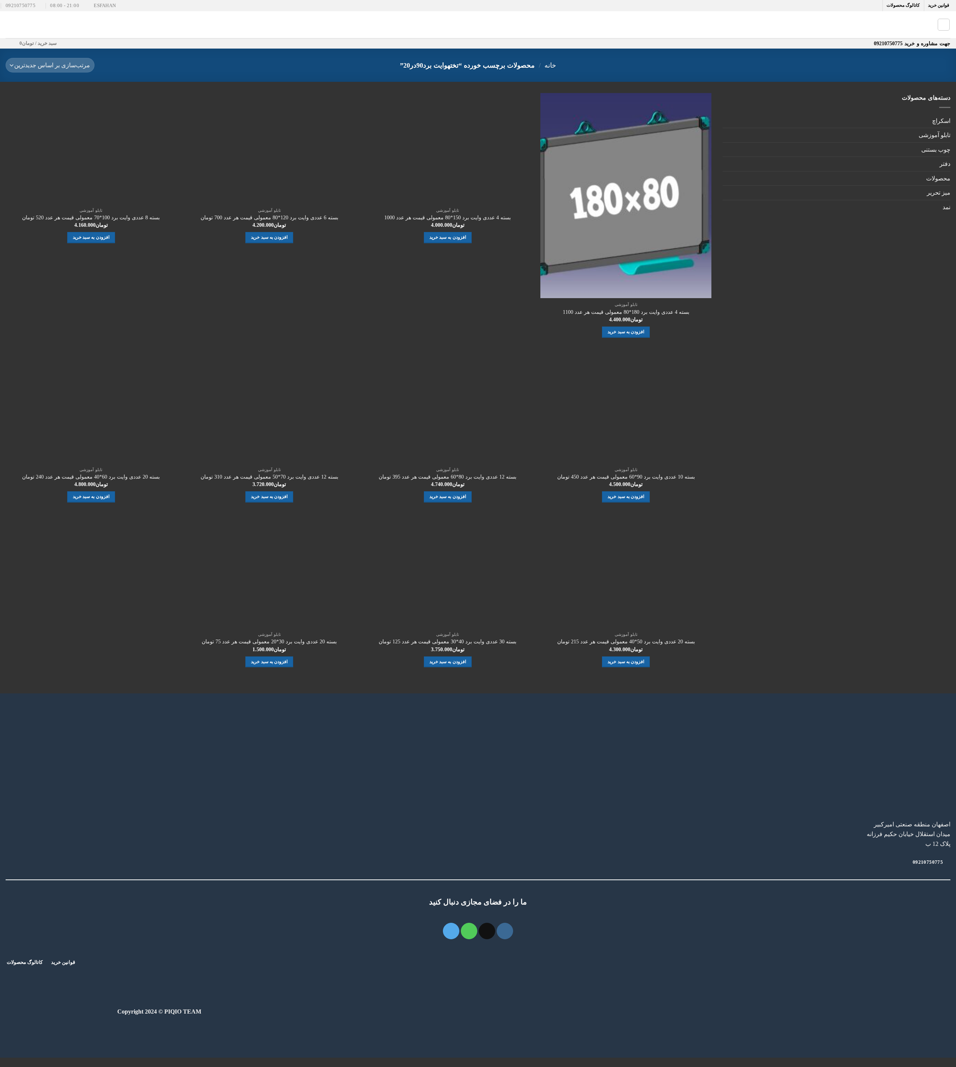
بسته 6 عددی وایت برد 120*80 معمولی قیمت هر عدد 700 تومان (269, 217)
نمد (946, 207)
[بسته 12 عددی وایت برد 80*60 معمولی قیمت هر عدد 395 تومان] (447, 407)
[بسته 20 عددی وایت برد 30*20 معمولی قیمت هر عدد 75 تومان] (269, 572)
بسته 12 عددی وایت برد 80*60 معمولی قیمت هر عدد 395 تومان (447, 477)
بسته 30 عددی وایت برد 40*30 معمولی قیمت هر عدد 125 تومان (447, 641)
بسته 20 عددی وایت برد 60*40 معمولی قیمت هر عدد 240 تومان (91, 477)
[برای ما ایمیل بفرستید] (487, 931)
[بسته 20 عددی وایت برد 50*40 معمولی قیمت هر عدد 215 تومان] (625, 572)
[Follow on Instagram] (505, 931)
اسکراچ (941, 121)
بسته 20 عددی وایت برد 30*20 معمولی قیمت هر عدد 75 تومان (269, 641)
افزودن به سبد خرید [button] (626, 332)
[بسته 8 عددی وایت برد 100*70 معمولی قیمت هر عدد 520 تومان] (91, 148)
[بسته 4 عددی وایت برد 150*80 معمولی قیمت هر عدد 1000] (447, 148)
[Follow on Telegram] (451, 931)
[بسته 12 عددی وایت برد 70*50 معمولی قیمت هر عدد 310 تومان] (269, 407)
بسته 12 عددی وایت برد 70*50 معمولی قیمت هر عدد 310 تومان (269, 477)
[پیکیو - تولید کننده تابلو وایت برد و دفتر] (478, 24)
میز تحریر (938, 192)
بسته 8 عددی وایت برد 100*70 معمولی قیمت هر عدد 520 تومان (91, 217)
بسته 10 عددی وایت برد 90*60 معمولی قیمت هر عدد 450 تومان (626, 477)
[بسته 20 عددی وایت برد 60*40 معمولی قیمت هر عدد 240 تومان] (91, 407)
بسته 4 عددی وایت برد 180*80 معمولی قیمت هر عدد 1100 (626, 312)
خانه (550, 65)
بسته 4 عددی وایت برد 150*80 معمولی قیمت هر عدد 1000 (447, 217)
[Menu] (10, 25)
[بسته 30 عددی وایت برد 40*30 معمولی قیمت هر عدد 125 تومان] (447, 572)
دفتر (945, 164)
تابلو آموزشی (934, 135)
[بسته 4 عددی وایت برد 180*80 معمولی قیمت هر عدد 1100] (625, 195)
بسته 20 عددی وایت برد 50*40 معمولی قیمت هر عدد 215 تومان (626, 641)
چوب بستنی (935, 149)
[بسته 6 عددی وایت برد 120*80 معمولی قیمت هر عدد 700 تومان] (269, 148)
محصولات (938, 178)
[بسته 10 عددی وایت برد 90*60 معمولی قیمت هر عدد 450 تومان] (625, 407)
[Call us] (469, 931)
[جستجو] (944, 25)
